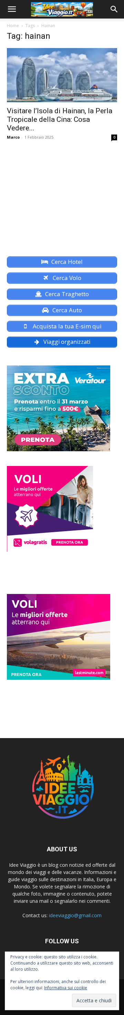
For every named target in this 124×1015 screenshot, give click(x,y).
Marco (13, 137)
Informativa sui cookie (65, 988)
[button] (12, 9)
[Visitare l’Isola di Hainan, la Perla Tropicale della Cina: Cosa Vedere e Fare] (62, 75)
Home (13, 25)
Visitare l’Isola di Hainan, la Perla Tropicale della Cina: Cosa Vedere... (59, 119)
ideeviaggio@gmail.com (75, 915)
